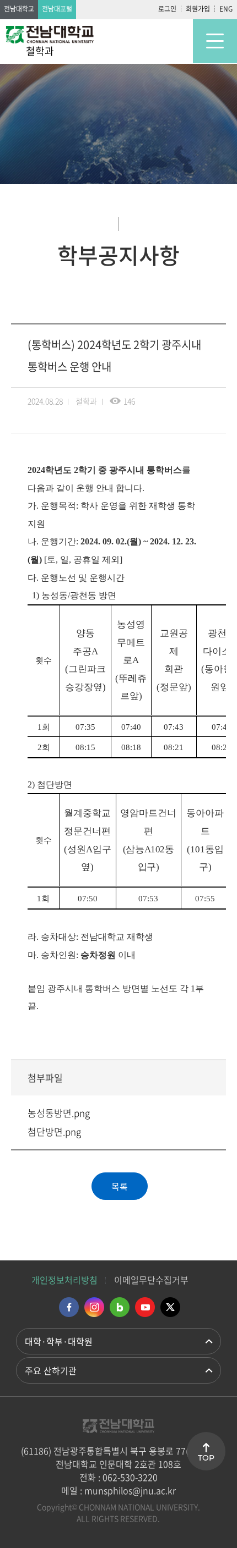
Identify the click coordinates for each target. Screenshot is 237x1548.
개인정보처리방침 (64, 1279)
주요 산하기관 (51, 1370)
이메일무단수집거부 (151, 1279)
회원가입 (198, 8)
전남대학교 (19, 9)
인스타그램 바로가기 (94, 1307)
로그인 (167, 8)
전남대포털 (57, 9)
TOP (206, 1458)
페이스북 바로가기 (69, 1307)
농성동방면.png (59, 1113)
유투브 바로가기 (145, 1307)
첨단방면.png (54, 1131)
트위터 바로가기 (170, 1307)
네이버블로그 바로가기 (120, 1307)
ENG (226, 8)
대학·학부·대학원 (59, 1341)
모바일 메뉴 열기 (215, 41)
